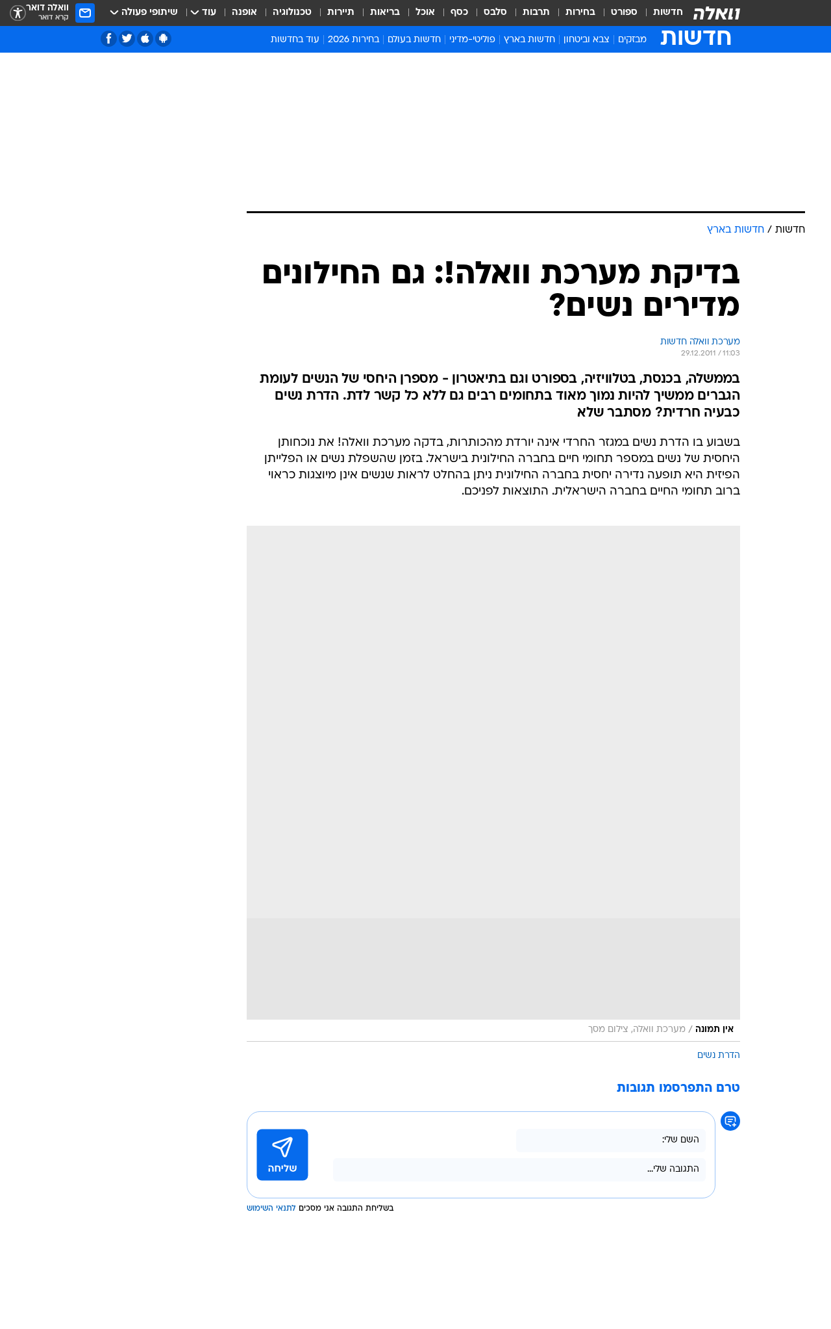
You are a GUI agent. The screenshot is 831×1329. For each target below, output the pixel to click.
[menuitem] (660, 13)
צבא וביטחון (587, 40)
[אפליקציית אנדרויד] (163, 39)
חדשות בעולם (414, 40)
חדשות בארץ (529, 40)
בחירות (580, 13)
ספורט (624, 13)
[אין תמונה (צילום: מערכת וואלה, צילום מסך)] (493, 784)
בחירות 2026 (353, 40)
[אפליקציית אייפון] (145, 39)
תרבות (536, 13)
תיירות (340, 13)
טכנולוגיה (292, 13)
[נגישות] (18, 13)
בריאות (385, 13)
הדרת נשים (718, 1056)
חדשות (668, 13)
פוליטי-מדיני (472, 40)
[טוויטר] (127, 39)
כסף (459, 13)
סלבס (495, 13)
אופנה (244, 13)
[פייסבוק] (109, 39)
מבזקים (632, 40)
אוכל (425, 13)
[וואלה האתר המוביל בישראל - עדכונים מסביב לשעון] (716, 12)
